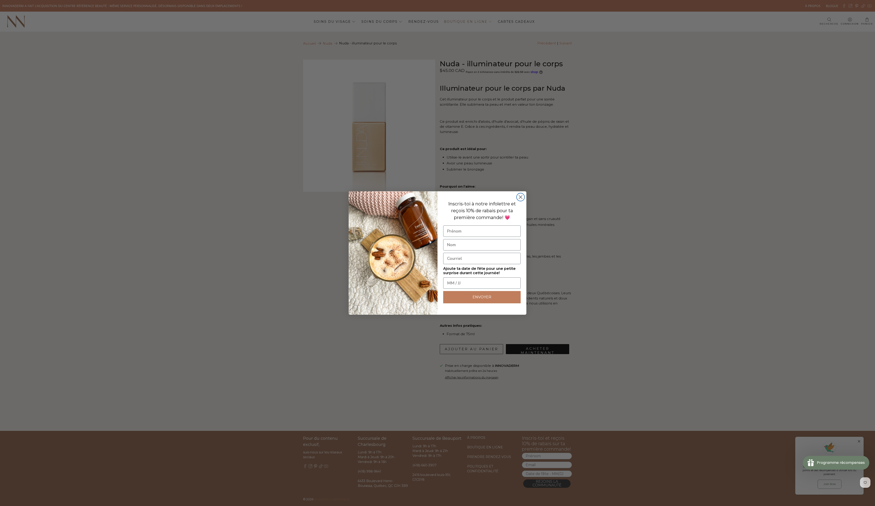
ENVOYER (482, 297)
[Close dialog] (521, 197)
